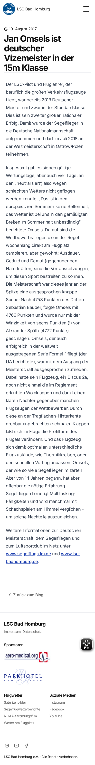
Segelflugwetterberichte (22, 709)
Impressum (12, 631)
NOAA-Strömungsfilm (20, 716)
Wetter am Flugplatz (19, 723)
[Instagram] (7, 745)
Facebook (57, 709)
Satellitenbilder (15, 702)
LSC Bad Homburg (33, 9)
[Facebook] (26, 745)
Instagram (57, 702)
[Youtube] (16, 745)
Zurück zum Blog (28, 594)
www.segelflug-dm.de (28, 553)
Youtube (55, 716)
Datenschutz (32, 631)
